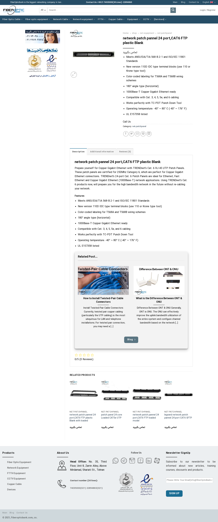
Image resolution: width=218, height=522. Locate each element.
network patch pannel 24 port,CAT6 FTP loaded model (146, 418)
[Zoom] (74, 75)
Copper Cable (115, 19)
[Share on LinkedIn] (149, 133)
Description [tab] (78, 151)
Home (126, 33)
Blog (183, 2)
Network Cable (60, 19)
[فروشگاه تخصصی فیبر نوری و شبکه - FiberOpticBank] (18, 10)
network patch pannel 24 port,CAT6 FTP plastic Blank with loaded (83, 418)
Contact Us (194, 2)
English (206, 2)
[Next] (192, 407)
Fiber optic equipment (36, 19)
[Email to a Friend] (137, 133)
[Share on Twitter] (131, 133)
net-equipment (147, 33)
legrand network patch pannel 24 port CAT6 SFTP (178, 416)
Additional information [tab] (102, 151)
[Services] (159, 19)
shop (134, 33)
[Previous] (70, 407)
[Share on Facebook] (125, 133)
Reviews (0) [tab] (125, 151)
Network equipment (83, 19)
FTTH (100, 19)
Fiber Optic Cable (11, 19)
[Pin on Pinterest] (143, 133)
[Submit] (173, 10)
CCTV (146, 19)
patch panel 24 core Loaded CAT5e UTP (111, 416)
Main (175, 2)
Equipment (132, 19)
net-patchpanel (164, 33)
